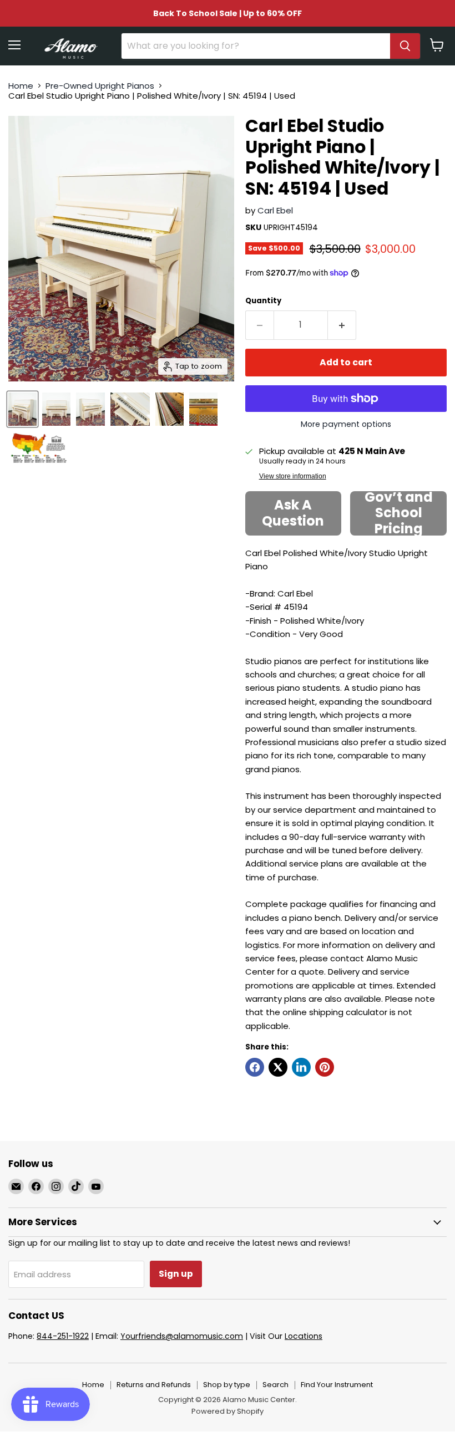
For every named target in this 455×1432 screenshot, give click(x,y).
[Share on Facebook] (254, 1067)
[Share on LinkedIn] (301, 1067)
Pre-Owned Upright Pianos (100, 85)
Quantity (263, 301)
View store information (292, 476)
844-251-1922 (63, 1336)
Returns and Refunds (154, 1384)
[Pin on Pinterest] (324, 1067)
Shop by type (226, 1384)
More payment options (346, 424)
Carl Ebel (275, 210)
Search (275, 1384)
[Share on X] (278, 1067)
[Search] (405, 46)
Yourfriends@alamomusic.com (181, 1336)
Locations (303, 1336)
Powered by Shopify (227, 1411)
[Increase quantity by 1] (342, 324)
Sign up (176, 1273)
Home (20, 85)
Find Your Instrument (337, 1384)
